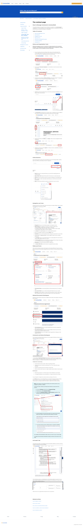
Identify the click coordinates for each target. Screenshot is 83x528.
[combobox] (40, 12)
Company (27, 3)
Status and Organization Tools (40, 33)
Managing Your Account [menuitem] (24, 44)
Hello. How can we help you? (28, 10)
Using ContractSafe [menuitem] (23, 26)
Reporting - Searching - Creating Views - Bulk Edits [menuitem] (25, 38)
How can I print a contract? (36, 503)
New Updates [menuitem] (22, 50)
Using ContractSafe (28, 18)
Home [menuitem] (8, 516)
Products (16, 3)
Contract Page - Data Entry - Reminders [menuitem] (25, 35)
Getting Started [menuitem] (22, 22)
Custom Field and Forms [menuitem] (25, 41)
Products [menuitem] (24, 516)
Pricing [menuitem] (42, 516)
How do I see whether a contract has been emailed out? (40, 507)
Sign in (81, 0)
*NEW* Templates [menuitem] (24, 32)
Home (12, 3)
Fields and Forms (37, 37)
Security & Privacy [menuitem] (23, 48)
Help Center (22, 18)
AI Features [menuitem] (22, 24)
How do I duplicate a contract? (37, 501)
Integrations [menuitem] (22, 46)
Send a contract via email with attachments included (40, 505)
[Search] (62, 12)
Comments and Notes (38, 40)
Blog (23, 3)
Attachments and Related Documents (41, 39)
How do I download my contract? (37, 510)
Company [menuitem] (74, 516)
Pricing (20, 3)
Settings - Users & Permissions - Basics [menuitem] (24, 30)
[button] (29, 26)
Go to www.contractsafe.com (76, 3)
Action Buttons (37, 34)
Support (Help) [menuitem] (23, 28)
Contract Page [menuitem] (23, 42)
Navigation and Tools (38, 36)
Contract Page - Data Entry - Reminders (39, 18)
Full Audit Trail (37, 42)
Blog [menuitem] (58, 516)
